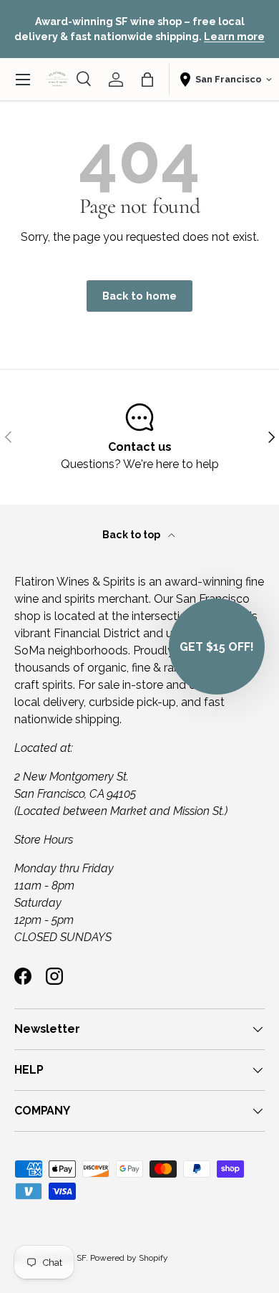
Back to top (132, 534)
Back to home (139, 296)
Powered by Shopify (129, 1258)
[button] (147, 79)
